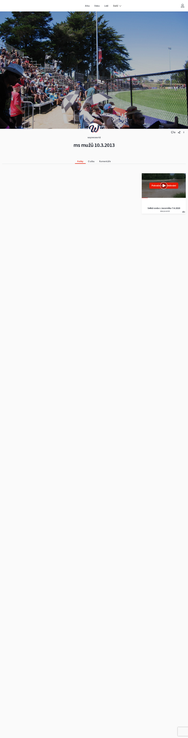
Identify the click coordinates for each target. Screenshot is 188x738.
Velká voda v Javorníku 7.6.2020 (164, 208)
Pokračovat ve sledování (164, 185)
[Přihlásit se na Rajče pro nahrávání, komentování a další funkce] (182, 5)
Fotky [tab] (80, 161)
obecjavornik (165, 211)
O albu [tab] (91, 161)
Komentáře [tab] (105, 161)
